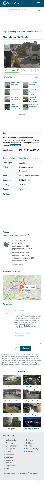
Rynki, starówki (15, 145)
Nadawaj (9, 443)
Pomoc (29, 446)
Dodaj (26, 348)
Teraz (5, 235)
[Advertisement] (22, 122)
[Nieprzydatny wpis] (18, 70)
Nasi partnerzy (32, 449)
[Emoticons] (16, 348)
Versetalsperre (15, 90)
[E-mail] (29, 179)
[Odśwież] (28, 235)
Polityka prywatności (11, 462)
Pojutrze (23, 235)
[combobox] (22, 10)
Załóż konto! (11, 440)
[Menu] (38, 3)
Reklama (29, 443)
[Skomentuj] (24, 70)
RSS (7, 469)
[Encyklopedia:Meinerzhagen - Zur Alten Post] (20, 163)
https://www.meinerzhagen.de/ (31, 158)
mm (24, 189)
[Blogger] (26, 179)
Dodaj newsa (11, 449)
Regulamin (10, 466)
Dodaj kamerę (11, 446)
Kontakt (29, 440)
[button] (33, 70)
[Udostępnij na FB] (20, 179)
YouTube (9, 458)
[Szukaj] (38, 10)
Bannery (29, 452)
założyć (16, 322)
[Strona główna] (11, 3)
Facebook (10, 455)
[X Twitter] (23, 179)
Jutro (17, 235)
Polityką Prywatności (29, 326)
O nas (8, 452)
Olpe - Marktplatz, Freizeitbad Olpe (16, 107)
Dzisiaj (11, 235)
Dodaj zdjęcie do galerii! (29, 175)
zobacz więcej (18, 264)
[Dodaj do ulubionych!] (28, 70)
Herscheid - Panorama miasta (32, 92)
